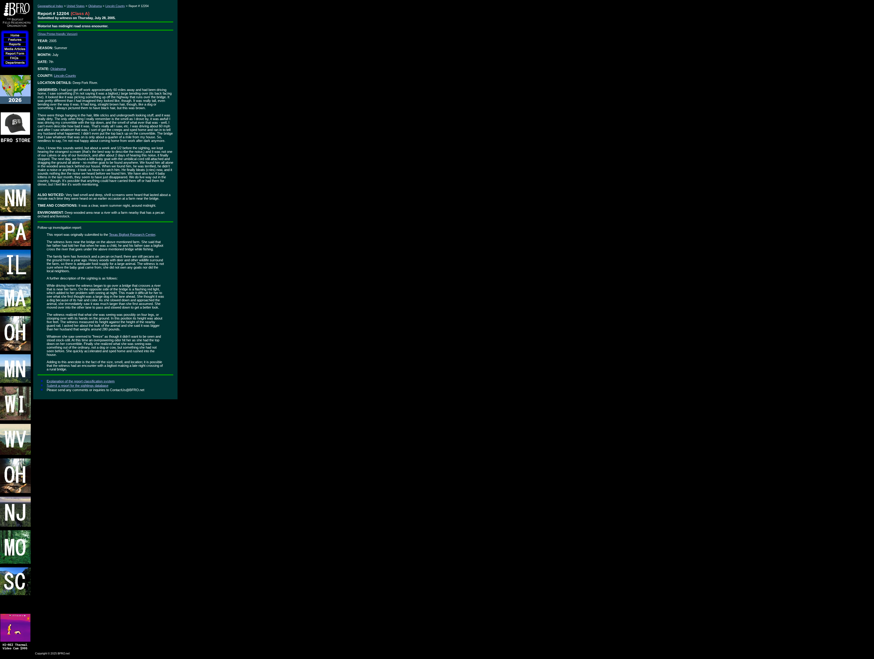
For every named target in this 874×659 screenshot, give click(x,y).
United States (76, 6)
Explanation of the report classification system (81, 381)
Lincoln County (115, 6)
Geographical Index (50, 6)
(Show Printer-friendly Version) (57, 34)
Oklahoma (95, 6)
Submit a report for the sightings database (77, 385)
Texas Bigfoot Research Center (132, 234)
